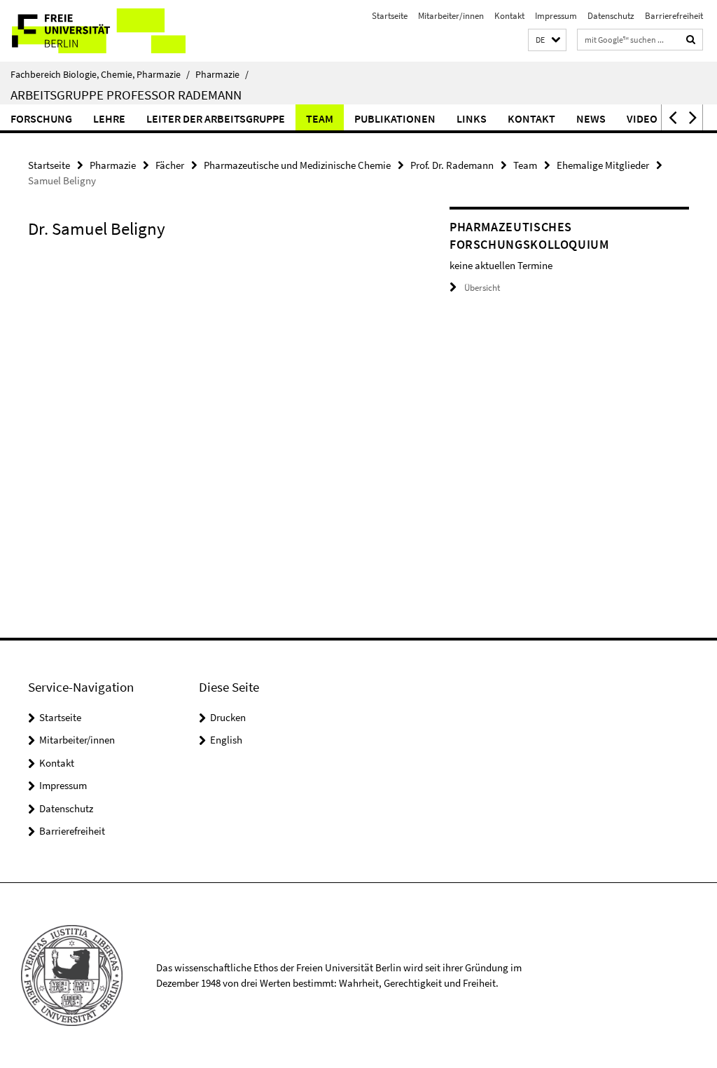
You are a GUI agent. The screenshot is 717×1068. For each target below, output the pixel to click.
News (591, 118)
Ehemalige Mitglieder (603, 165)
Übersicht (482, 288)
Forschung (41, 118)
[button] (547, 40)
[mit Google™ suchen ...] (691, 39)
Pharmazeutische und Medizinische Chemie (297, 165)
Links (472, 118)
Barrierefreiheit (674, 16)
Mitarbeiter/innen (451, 16)
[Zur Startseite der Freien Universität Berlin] (93, 30)
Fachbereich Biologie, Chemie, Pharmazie (100, 74)
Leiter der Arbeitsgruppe (215, 118)
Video (642, 118)
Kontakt (509, 16)
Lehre (109, 118)
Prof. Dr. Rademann (452, 165)
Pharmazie (222, 74)
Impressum (556, 16)
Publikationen (395, 118)
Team (319, 118)
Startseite (390, 16)
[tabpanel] (216, 268)
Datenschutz (610, 16)
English (226, 739)
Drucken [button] (228, 717)
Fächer (169, 165)
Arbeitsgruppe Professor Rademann (126, 94)
